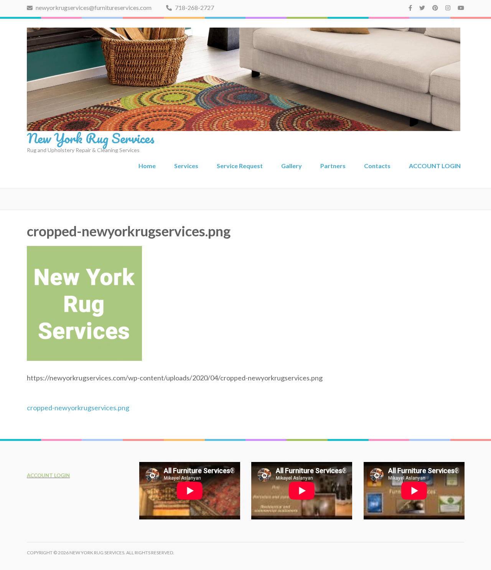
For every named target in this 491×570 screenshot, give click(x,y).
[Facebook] (410, 7)
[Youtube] (461, 7)
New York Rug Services (91, 138)
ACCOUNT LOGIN (435, 165)
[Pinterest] (435, 7)
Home (147, 165)
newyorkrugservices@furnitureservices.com (93, 7)
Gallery (291, 165)
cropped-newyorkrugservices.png (78, 407)
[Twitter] (422, 7)
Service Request (240, 165)
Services (186, 165)
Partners (333, 165)
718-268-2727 (194, 7)
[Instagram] (447, 7)
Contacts (377, 165)
